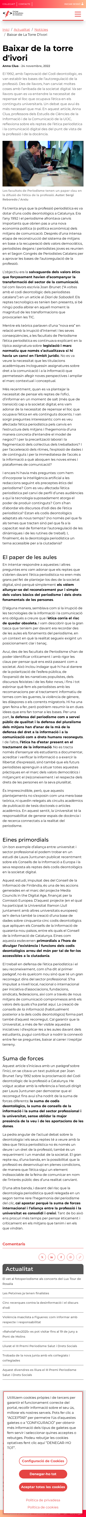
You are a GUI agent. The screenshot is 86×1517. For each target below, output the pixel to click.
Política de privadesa (43, 1500)
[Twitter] (42, 1257)
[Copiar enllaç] (79, 1257)
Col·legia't (9, 4)
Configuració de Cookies (43, 1461)
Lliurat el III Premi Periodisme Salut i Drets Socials (40, 1346)
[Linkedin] (51, 1257)
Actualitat (22, 30)
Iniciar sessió (72, 4)
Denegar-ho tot (43, 1474)
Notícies (41, 30)
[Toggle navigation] (77, 14)
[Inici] (15, 14)
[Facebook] (61, 1257)
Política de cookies (43, 1507)
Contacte (24, 4)
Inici (6, 30)
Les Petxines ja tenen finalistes (26, 1293)
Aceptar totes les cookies (43, 1487)
